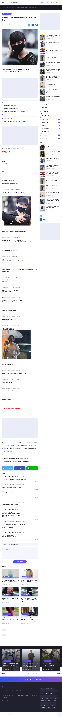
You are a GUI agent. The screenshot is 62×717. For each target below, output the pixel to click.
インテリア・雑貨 (50, 138)
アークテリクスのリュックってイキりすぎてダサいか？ (53, 63)
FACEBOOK (45, 219)
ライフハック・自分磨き (46, 131)
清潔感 (54, 707)
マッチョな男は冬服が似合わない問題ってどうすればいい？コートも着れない (53, 70)
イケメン (45, 702)
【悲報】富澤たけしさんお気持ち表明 (10, 105)
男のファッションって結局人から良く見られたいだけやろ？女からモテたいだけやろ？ (29, 619)
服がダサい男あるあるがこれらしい (52, 42)
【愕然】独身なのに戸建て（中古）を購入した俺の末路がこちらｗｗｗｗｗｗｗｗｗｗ (16, 461)
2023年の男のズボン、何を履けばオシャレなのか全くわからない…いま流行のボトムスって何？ (10, 619)
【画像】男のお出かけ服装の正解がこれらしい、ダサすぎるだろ (53, 36)
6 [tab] (31, 673)
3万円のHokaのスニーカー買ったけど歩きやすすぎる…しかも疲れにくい (53, 56)
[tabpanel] (11, 660)
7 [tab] (33, 673)
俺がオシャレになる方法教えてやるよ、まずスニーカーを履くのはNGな (53, 77)
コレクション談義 (51, 135)
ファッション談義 (45, 111)
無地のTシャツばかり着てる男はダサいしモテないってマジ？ (29, 580)
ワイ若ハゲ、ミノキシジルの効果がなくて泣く (10, 599)
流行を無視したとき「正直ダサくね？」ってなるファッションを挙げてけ (53, 97)
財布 (41, 705)
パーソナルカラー (43, 707)
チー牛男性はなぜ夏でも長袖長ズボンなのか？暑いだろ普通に (53, 207)
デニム (54, 702)
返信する (36, 481)
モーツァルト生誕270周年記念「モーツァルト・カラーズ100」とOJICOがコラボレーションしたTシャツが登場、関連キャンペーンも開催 (21, 445)
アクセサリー (46, 705)
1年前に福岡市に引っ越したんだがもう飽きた (11, 118)
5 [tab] (30, 673)
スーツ (50, 702)
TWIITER (45, 216)
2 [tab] (25, 673)
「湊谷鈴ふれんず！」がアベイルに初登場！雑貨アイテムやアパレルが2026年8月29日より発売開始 (20, 448)
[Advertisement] (20, 87)
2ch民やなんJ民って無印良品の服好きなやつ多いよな (11, 636)
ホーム (21, 679)
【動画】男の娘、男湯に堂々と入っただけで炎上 (11, 108)
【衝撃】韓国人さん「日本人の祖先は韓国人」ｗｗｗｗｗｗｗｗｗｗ (13, 114)
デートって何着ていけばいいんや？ (9, 451)
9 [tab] (36, 673)
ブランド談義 (44, 107)
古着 (41, 702)
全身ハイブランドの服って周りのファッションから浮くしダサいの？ (13, 632)
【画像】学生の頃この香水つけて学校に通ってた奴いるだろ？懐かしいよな (10, 580)
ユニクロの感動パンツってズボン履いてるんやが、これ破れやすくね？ (53, 83)
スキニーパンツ (53, 705)
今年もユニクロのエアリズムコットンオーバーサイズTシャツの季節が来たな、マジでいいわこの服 (11, 665)
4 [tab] (28, 673)
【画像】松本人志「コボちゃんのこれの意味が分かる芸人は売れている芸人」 (16, 102)
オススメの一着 (51, 122)
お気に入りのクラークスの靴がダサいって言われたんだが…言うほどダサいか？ (52, 91)
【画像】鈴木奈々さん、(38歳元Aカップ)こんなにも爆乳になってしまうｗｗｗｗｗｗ (17, 458)
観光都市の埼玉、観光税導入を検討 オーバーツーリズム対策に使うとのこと (16, 111)
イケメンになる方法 (51, 128)
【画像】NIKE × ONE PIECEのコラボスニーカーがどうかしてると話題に (53, 49)
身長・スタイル (51, 125)
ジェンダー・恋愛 (51, 119)
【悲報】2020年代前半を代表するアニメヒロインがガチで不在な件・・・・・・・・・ (16, 121)
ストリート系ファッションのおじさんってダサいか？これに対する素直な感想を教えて (29, 600)
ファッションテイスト (6, 13)
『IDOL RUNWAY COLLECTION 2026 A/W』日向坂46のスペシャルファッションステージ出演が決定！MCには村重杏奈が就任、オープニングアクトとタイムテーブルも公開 (21, 442)
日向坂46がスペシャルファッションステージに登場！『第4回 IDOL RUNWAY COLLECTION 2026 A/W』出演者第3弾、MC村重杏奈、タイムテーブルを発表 (21, 454)
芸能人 (49, 707)
